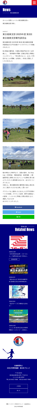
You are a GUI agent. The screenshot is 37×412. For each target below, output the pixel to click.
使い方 (18, 390)
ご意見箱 (18, 386)
